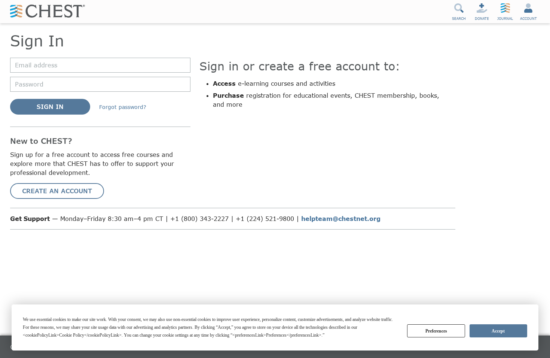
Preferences (436, 331)
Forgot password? (122, 107)
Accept (498, 331)
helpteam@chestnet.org (341, 218)
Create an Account (57, 190)
